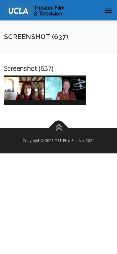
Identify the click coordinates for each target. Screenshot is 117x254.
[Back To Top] (58, 127)
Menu (107, 10)
